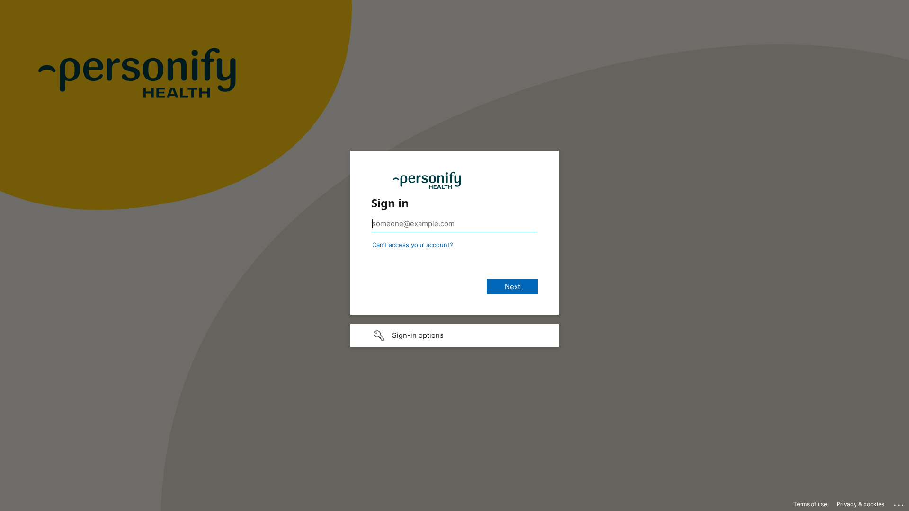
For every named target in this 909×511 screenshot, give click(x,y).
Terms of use (810, 504)
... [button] (899, 503)
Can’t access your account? (412, 244)
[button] (454, 335)
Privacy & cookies (860, 504)
